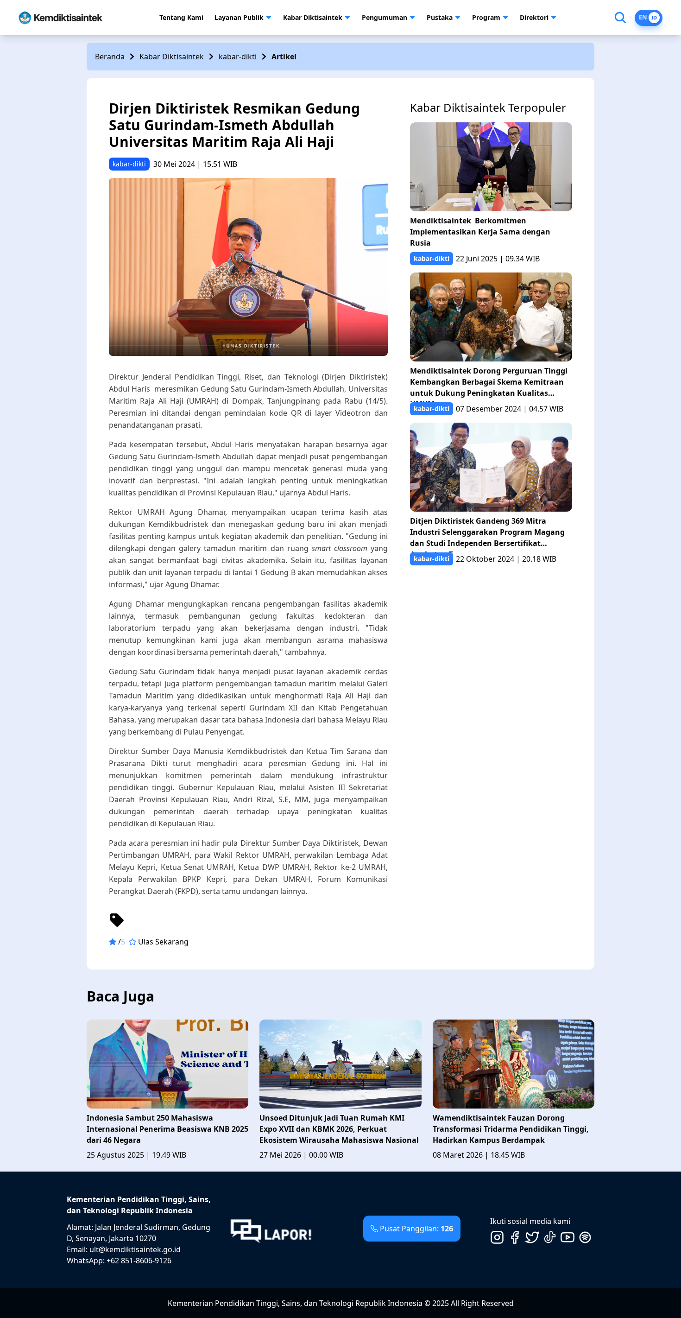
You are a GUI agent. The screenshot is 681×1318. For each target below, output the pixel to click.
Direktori (534, 17)
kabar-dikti (238, 56)
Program (486, 17)
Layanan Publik (239, 17)
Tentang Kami (181, 17)
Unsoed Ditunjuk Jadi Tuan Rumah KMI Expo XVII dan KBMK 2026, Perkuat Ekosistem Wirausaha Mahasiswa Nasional (339, 1129)
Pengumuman (384, 17)
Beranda (110, 56)
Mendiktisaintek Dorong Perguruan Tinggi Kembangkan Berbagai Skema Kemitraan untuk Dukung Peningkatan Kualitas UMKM (489, 384)
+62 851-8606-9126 (139, 1260)
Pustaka (440, 17)
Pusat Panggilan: (416, 1228)
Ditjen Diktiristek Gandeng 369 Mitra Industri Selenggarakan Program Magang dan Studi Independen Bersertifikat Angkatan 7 (487, 534)
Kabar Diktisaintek (312, 17)
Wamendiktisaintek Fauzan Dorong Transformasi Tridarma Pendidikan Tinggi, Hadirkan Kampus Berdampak (511, 1129)
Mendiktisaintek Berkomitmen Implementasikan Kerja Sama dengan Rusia (480, 231)
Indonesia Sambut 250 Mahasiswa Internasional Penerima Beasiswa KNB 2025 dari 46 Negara (167, 1129)
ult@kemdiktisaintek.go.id (135, 1249)
